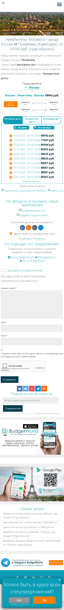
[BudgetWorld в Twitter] (26, 388)
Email (4, 335)
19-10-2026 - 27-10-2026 (26, 167)
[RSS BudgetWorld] (44, 388)
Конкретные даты (32, 120)
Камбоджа (26, 238)
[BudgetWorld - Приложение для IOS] (32, 437)
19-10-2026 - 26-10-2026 (26, 163)
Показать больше (31, 181)
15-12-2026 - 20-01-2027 (26, 149)
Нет (19, 600)
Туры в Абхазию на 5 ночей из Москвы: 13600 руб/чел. (30, 522)
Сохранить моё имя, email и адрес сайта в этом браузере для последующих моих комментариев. (32, 355)
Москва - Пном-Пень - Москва (24, 95)
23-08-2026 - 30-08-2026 (26, 144)
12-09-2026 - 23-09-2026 (26, 140)
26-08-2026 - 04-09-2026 (26, 158)
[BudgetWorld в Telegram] (38, 388)
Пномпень (39, 238)
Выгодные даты (12, 118)
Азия (52, 233)
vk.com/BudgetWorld (33, 260)
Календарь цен (51, 118)
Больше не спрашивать (19, 604)
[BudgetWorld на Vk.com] (19, 388)
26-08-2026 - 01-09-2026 (26, 154)
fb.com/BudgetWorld (21, 257)
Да (44, 600)
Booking (41, 190)
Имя (4, 322)
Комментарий (9, 288)
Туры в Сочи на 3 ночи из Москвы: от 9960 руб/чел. (28, 527)
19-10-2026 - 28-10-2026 (26, 172)
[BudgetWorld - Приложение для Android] (32, 483)
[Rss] (49, 577)
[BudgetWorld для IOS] (32, 210)
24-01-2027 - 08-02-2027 (26, 177)
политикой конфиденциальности (47, 413)
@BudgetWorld (45, 257)
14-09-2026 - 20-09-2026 (26, 135)
